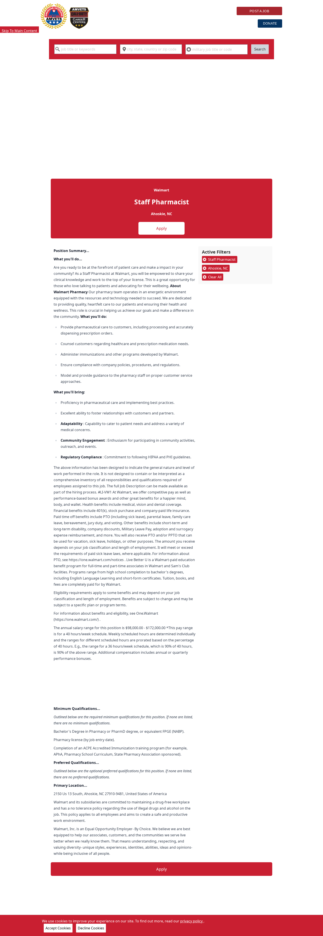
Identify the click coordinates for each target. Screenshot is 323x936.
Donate (270, 23)
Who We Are (114, 23)
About (216, 23)
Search (260, 49)
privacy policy (191, 921)
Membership (186, 23)
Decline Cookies (91, 928)
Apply (161, 228)
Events (243, 23)
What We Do (150, 23)
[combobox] (85, 49)
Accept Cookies (58, 928)
